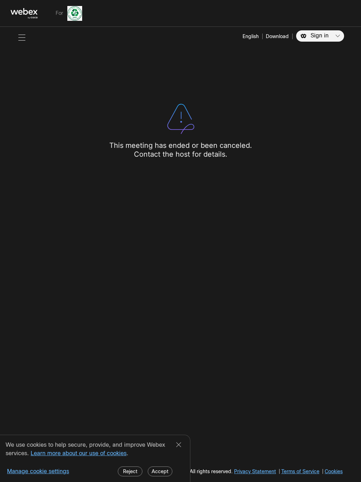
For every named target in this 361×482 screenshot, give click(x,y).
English (251, 36)
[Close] (178, 445)
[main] (180, 254)
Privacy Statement (255, 471)
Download (277, 36)
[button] (22, 37)
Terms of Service (300, 471)
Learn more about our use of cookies (79, 453)
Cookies (334, 471)
